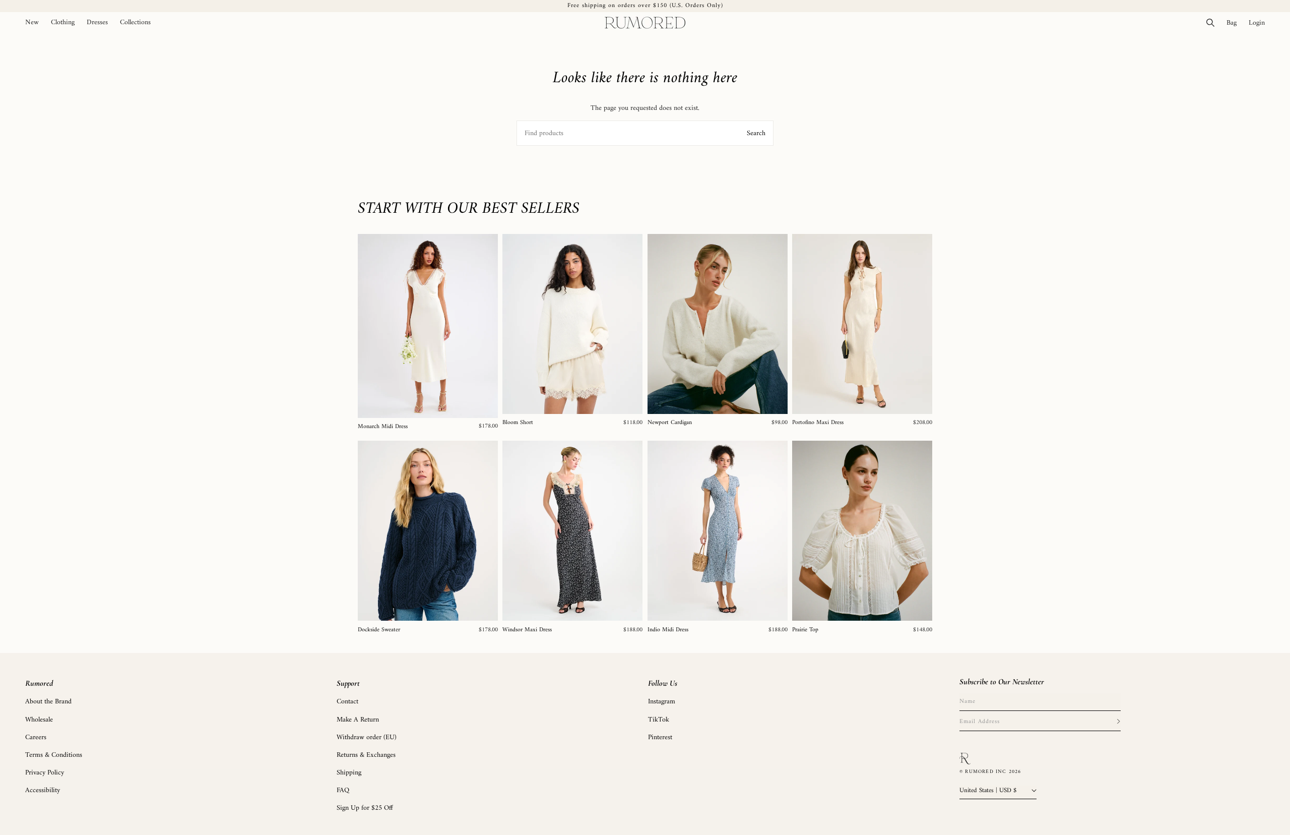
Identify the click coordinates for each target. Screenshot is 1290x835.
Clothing (63, 22)
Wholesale (39, 719)
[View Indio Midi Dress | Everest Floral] (718, 531)
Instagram (661, 701)
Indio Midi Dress (668, 630)
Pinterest (660, 737)
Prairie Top (805, 630)
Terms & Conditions (53, 754)
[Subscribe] (1118, 721)
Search (756, 133)
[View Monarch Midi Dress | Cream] (428, 326)
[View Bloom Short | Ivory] (572, 324)
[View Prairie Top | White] (862, 531)
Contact (347, 701)
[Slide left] (369, 326)
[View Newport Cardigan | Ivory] (718, 324)
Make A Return (358, 719)
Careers (35, 737)
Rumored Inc (985, 771)
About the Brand (48, 701)
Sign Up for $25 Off (365, 808)
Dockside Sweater (379, 630)
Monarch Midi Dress (383, 427)
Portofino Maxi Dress (818, 423)
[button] (63, 22)
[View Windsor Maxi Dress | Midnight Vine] (572, 531)
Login (1260, 22)
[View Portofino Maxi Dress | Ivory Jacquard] (862, 324)
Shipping (349, 772)
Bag (1235, 22)
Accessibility (42, 790)
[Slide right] (487, 326)
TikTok (658, 719)
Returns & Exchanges (366, 754)
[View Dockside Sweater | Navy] (428, 531)
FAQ (343, 790)
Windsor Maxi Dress (527, 630)
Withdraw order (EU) (367, 737)
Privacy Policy (44, 772)
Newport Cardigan (670, 423)
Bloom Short (517, 423)
